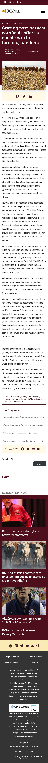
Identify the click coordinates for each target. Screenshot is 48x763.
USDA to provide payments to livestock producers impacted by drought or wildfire (23, 576)
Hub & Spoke (28, 751)
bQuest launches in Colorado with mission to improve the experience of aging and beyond (24, 425)
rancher (8, 401)
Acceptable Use (36, 756)
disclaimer (28, 736)
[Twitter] (24, 96)
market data (31, 713)
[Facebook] (17, 96)
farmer (18, 399)
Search (40, 464)
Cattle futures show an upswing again (20, 433)
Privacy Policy (24, 756)
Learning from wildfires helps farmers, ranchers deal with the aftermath (24, 417)
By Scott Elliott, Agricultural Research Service (12, 52)
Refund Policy (24, 758)
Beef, (11, 24)
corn (29, 397)
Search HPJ (7, 459)
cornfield (35, 397)
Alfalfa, (5, 24)
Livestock (18, 24)
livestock (25, 399)
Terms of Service (12, 756)
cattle (23, 397)
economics (9, 399)
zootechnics (17, 401)
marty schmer (36, 399)
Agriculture (15, 397)
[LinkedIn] (31, 96)
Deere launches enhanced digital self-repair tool (24, 441)
